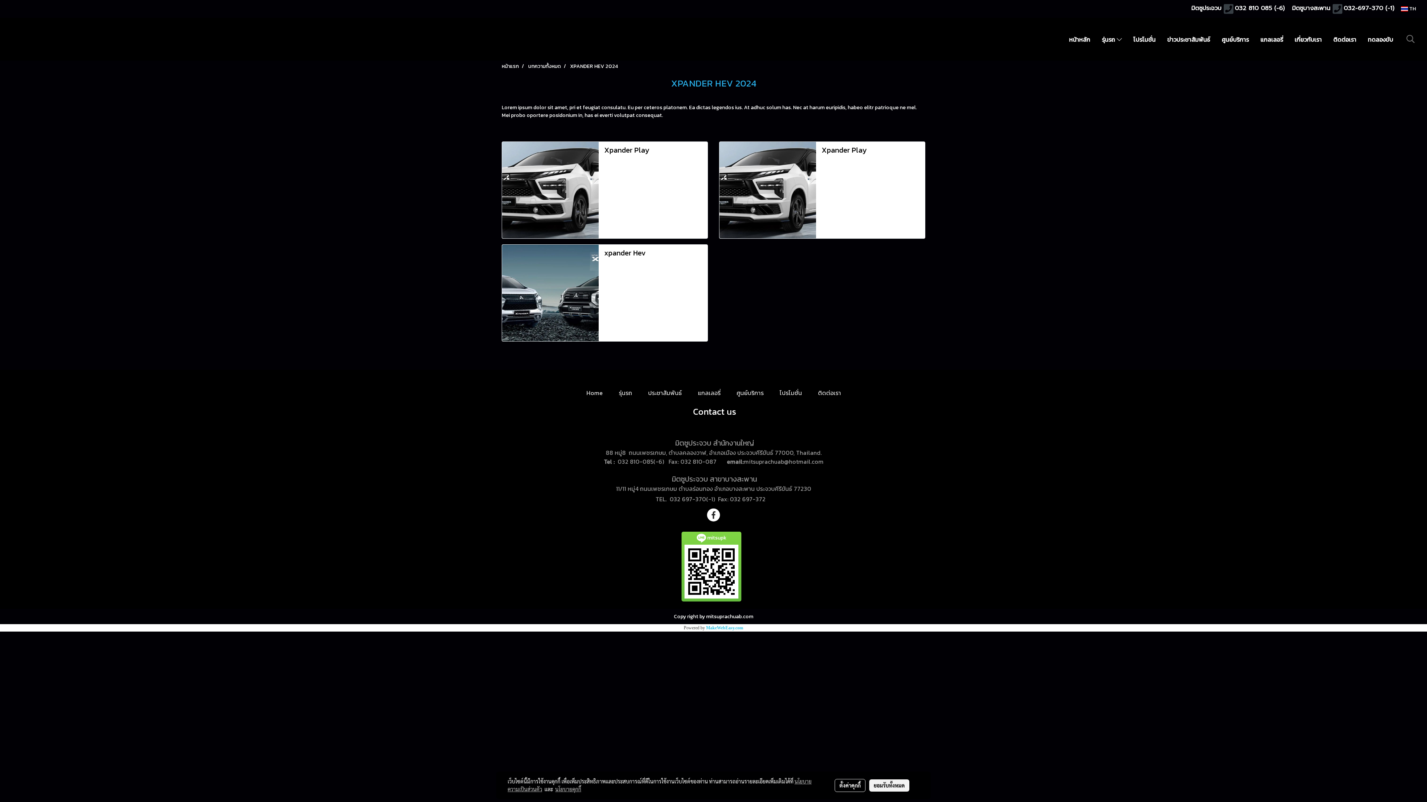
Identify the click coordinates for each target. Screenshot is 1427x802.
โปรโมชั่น (1144, 39)
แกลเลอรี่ (1272, 39)
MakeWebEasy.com (724, 627)
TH (1412, 9)
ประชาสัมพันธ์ (665, 392)
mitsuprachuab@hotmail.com (783, 461)
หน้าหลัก (1079, 39)
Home (594, 392)
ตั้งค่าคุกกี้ (850, 785)
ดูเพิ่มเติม (614, 212)
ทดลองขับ (1380, 39)
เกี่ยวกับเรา (1308, 39)
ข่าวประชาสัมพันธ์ (1188, 39)
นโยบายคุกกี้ (568, 789)
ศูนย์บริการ (1235, 39)
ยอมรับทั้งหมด (889, 785)
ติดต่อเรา (1344, 39)
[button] (1410, 39)
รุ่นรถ (1109, 39)
